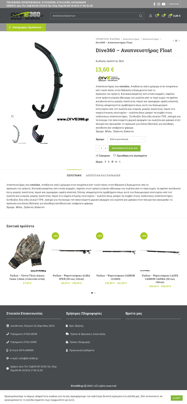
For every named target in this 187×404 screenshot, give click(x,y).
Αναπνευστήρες (131, 38)
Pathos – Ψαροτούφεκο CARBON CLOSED (115, 277)
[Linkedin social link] (116, 162)
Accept (177, 398)
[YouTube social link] (163, 4)
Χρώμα (100, 139)
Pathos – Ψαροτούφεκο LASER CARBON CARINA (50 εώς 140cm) (160, 279)
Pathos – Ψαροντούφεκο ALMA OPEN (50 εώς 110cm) (71, 277)
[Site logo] (26, 15)
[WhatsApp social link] (119, 162)
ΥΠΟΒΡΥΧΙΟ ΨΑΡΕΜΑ (108, 38)
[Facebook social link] (154, 4)
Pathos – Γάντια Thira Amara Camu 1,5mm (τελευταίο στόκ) (27, 277)
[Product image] (71, 252)
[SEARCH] (140, 15)
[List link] (34, 334)
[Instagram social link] (158, 4)
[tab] (74, 173)
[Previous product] (173, 40)
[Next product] (179, 40)
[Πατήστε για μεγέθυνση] (12, 116)
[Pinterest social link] (112, 162)
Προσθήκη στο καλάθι (125, 148)
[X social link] (109, 162)
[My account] (151, 16)
